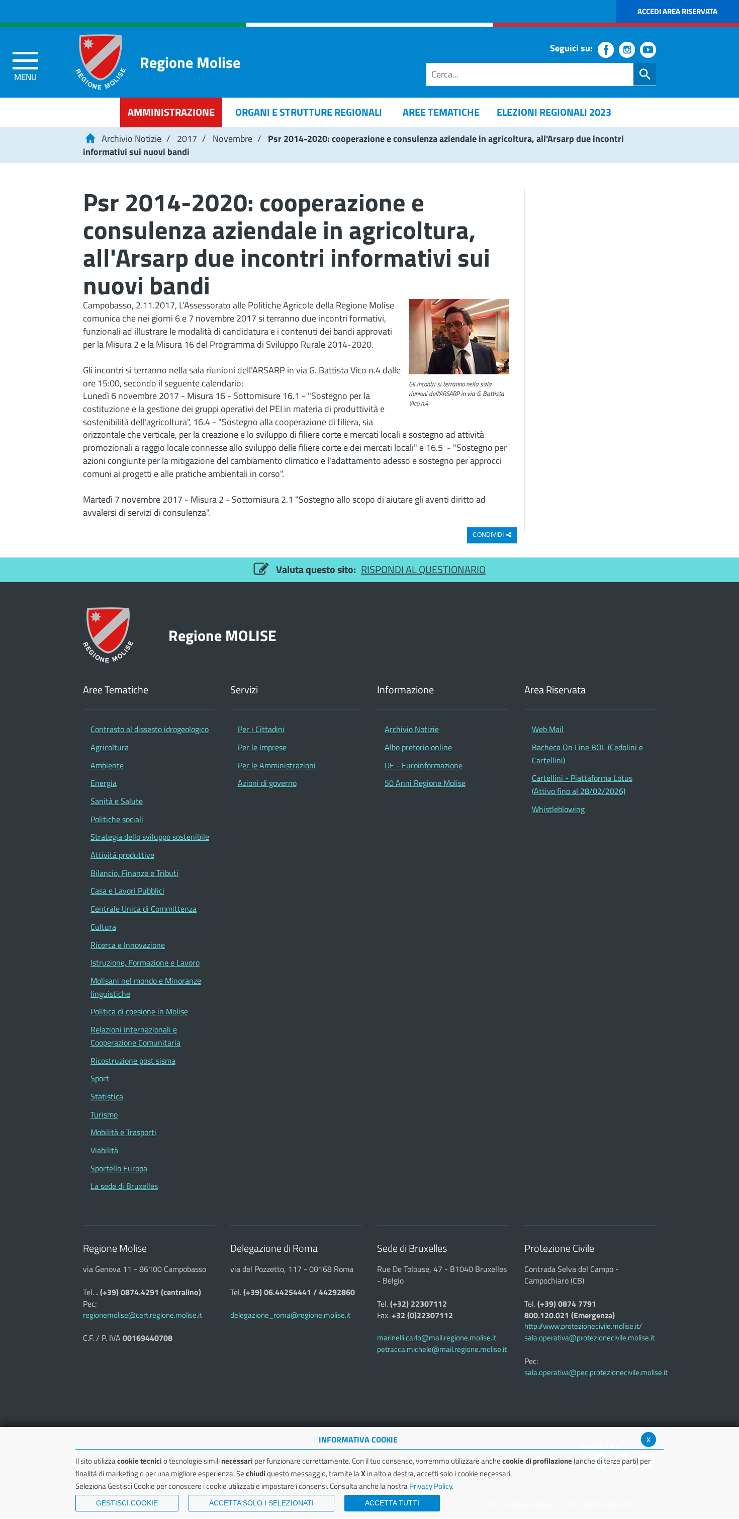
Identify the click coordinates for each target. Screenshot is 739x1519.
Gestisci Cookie (127, 1503)
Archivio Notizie (131, 138)
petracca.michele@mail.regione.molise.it (442, 1349)
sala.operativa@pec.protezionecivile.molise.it (596, 1372)
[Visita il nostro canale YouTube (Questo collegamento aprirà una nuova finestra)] (648, 50)
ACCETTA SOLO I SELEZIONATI (261, 1503)
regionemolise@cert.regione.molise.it (142, 1315)
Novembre (232, 138)
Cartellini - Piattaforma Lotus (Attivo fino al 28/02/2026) (582, 784)
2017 (187, 138)
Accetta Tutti (392, 1503)
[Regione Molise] (100, 62)
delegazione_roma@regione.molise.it (290, 1315)
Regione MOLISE (222, 635)
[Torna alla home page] (90, 138)
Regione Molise (190, 62)
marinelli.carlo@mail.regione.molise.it (436, 1337)
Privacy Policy (430, 1486)
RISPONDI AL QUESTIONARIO (423, 569)
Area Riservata (555, 690)
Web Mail (548, 729)
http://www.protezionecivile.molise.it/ (583, 1326)
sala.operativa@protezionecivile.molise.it (589, 1337)
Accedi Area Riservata (677, 11)
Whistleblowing (558, 809)
